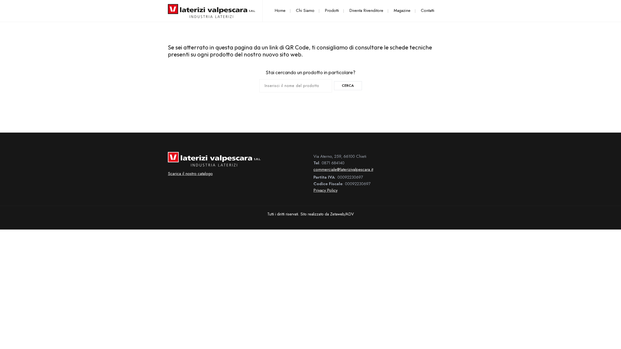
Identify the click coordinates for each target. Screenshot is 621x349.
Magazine (402, 10)
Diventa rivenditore (366, 10)
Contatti (427, 10)
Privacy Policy (325, 190)
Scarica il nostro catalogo (190, 173)
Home (280, 10)
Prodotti (332, 10)
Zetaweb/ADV (342, 214)
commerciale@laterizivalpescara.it (343, 169)
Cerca (348, 85)
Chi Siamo (305, 10)
